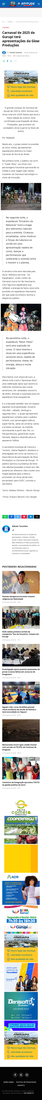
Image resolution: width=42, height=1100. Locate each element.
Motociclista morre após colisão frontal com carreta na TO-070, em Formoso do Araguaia (19, 747)
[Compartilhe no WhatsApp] (4, 61)
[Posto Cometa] (21, 815)
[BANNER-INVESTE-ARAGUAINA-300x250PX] (21, 98)
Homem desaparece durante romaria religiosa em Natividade (18, 597)
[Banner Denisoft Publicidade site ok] (21, 1019)
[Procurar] (38, 4)
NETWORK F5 (29, 1093)
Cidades (5, 27)
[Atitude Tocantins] (22, 4)
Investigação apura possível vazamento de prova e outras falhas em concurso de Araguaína (21, 672)
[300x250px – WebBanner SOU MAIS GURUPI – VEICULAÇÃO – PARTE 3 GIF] (21, 933)
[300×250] (21, 872)
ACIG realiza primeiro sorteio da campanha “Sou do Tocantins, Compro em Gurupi (20, 634)
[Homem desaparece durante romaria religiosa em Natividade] (21, 582)
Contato (21, 1085)
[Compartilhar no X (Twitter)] (11, 61)
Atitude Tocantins (16, 52)
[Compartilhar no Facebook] (7, 61)
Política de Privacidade (26, 1082)
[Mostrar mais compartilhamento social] (15, 61)
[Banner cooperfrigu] (21, 843)
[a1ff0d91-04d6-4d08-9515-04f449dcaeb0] (21, 991)
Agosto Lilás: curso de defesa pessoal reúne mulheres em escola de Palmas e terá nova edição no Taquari (19, 709)
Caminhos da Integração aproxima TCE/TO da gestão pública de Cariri (21, 783)
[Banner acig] (21, 904)
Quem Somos (9, 1082)
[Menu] (3, 4)
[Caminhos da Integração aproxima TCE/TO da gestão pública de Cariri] (21, 768)
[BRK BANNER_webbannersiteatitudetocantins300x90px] (21, 1030)
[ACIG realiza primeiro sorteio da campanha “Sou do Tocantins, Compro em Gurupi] (21, 617)
